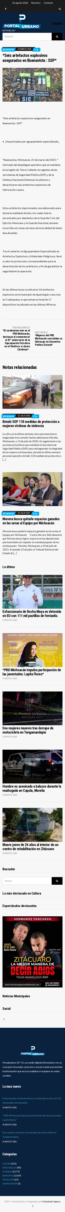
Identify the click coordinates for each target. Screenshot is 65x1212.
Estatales (8, 49)
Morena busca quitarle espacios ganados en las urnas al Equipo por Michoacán (31, 521)
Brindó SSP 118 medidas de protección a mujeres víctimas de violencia (30, 424)
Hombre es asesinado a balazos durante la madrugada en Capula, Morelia (31, 788)
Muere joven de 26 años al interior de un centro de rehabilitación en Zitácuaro (30, 847)
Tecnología (8, 1179)
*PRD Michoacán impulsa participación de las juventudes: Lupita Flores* (31, 672)
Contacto (48, 2)
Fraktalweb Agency (51, 1201)
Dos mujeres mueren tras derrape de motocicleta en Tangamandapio (28, 730)
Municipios (7, 1175)
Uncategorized (9, 1183)
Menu (58, 23)
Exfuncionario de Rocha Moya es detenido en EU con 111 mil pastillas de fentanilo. (31, 613)
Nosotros (35, 2)
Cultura (6, 1163)
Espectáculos (9, 1167)
